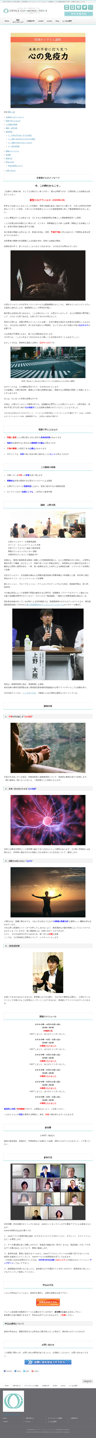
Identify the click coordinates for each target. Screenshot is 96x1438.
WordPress (37, 1432)
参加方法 (9, 158)
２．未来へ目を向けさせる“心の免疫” (21, 139)
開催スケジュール (12, 151)
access (63, 1385)
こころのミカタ (29, 693)
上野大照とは (16, 1385)
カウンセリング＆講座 (31, 1385)
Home (7, 1385)
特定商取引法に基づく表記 (11, 1414)
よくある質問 (73, 1385)
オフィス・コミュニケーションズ (45, 1429)
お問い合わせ (11, 170)
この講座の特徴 (11, 124)
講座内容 (9, 132)
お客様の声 (45, 1385)
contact (55, 1385)
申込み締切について (15, 166)
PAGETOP (87, 1381)
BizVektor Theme (48, 1432)
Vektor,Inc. (59, 1432)
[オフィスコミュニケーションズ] (25, 11)
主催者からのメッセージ (15, 117)
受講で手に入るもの (13, 121)
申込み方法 (10, 162)
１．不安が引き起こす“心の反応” (20, 135)
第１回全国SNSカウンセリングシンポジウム (45, 605)
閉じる (11, 112)
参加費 (8, 155)
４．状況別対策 (14, 146)
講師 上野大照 (11, 128)
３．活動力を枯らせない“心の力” (20, 143)
